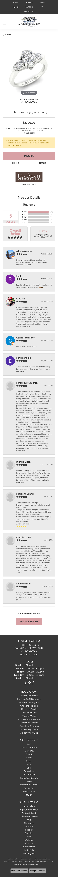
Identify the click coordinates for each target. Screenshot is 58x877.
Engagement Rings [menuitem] (29, 809)
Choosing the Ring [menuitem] (29, 706)
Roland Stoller (23, 583)
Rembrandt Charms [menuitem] (29, 785)
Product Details (29, 197)
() (51, 212)
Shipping (15, 163)
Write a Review (29, 621)
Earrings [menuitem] (29, 830)
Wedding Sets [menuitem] (29, 853)
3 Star (24, 217)
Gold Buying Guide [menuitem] (29, 733)
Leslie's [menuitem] (29, 781)
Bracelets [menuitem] (29, 833)
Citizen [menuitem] (29, 761)
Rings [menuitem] (29, 820)
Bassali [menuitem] (29, 754)
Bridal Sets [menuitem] (29, 850)
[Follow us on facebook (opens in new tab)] (33, 683)
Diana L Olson (23, 461)
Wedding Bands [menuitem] (29, 813)
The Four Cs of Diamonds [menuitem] (29, 699)
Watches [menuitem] (29, 840)
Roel (18, 276)
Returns (42, 163)
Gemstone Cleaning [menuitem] (29, 726)
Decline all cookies (19, 871)
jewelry (8, 34)
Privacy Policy (40, 861)
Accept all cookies (37, 871)
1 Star (24, 222)
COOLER (20, 298)
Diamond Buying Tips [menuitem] (29, 702)
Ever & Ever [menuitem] (29, 771)
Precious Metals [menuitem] (29, 716)
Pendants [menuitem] (29, 826)
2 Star (24, 220)
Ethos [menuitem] (29, 768)
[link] (15, 2)
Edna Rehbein (23, 357)
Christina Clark (24, 537)
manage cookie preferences (26, 864)
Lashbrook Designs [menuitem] (29, 778)
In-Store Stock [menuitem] (29, 847)
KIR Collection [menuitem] (29, 774)
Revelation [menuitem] (29, 788)
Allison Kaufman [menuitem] (29, 747)
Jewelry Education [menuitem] (29, 696)
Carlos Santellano (25, 337)
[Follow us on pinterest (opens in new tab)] (29, 683)
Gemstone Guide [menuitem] (29, 712)
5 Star (24, 212)
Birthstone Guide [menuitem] (29, 709)
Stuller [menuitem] (29, 795)
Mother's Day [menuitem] (29, 806)
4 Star (24, 214)
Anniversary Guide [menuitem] (29, 729)
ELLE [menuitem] (29, 764)
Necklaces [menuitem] (29, 823)
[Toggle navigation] (4, 24)
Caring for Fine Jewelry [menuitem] (29, 719)
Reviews (29, 204)
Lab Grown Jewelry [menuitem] (29, 816)
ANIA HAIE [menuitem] (29, 751)
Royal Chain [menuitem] (29, 791)
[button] (15, 7)
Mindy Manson (24, 251)
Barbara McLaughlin (27, 382)
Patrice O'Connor (25, 493)
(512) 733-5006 (29, 102)
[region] (29, 69)
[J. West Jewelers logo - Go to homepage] (29, 21)
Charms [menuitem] (29, 843)
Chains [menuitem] (29, 836)
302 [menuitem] (29, 744)
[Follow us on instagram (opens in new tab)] (25, 683)
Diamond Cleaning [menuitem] (29, 723)
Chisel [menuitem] (29, 758)
